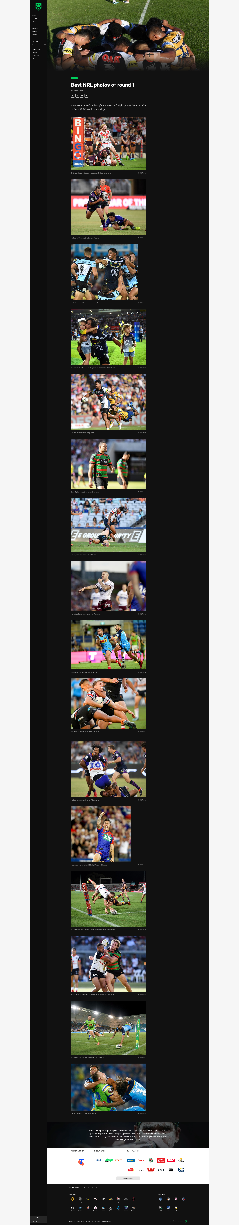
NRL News (74, 78)
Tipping (35, 41)
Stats (34, 34)
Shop (34, 59)
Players (35, 31)
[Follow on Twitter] (92, 1187)
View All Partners (128, 1178)
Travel (35, 21)
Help (92, 1221)
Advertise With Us (106, 1221)
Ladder (35, 28)
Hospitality (35, 56)
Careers (88, 1221)
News (34, 15)
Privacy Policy (80, 1221)
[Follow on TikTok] (84, 1187)
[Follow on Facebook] (88, 1187)
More (34, 44)
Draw (34, 25)
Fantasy (35, 38)
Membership (36, 49)
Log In (37, 1221)
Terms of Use (72, 1221)
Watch (34, 18)
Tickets (34, 52)
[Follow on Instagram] (96, 1187)
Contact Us (97, 1221)
